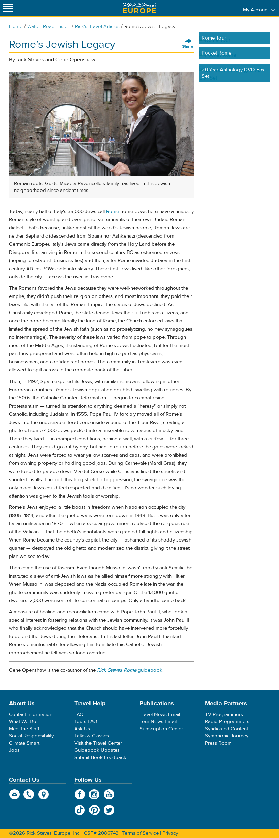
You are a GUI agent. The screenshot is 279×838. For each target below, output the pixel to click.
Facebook (79, 794)
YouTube (109, 794)
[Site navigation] (8, 8)
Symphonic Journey (226, 736)
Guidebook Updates (97, 750)
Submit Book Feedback (100, 757)
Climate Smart (24, 743)
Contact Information (30, 714)
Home (16, 26)
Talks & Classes (91, 736)
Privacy (170, 833)
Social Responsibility (31, 736)
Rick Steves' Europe (139, 8)
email (14, 794)
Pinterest (94, 810)
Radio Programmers (227, 721)
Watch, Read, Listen (48, 26)
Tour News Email (158, 721)
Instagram (94, 794)
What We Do (22, 721)
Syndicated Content (226, 729)
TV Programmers (224, 714)
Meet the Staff (24, 729)
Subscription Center (161, 729)
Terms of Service (140, 833)
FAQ (78, 714)
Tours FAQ (85, 721)
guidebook (129, 670)
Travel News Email (160, 714)
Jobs (14, 750)
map (43, 794)
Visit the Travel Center (98, 743)
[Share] (188, 44)
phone (29, 794)
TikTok (79, 810)
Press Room (218, 743)
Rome (112, 211)
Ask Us (82, 729)
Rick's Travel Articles (97, 26)
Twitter (109, 810)
